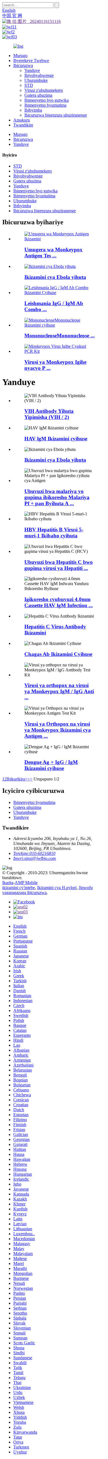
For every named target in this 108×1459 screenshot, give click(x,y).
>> (29, 779)
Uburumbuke (36, 80)
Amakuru (21, 120)
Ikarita (7, 882)
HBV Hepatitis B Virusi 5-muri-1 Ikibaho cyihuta (53, 533)
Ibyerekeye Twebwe (31, 60)
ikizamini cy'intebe (18, 887)
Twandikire (23, 125)
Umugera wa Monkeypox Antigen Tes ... (53, 253)
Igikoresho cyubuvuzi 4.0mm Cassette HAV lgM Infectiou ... (58, 602)
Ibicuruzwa (23, 65)
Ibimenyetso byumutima (45, 105)
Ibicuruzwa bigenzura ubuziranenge (55, 115)
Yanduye (32, 70)
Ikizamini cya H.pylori (56, 887)
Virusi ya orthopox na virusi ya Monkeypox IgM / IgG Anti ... (59, 691)
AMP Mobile (26, 882)
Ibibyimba (33, 110)
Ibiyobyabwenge (39, 75)
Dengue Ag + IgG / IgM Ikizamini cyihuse (51, 765)
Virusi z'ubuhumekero (43, 90)
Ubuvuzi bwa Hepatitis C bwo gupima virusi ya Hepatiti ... (58, 565)
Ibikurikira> (17, 779)
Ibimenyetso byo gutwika (46, 100)
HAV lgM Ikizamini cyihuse (55, 439)
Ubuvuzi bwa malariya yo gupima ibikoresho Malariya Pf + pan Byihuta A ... (56, 497)
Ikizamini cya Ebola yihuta (55, 277)
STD (28, 85)
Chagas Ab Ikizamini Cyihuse (58, 654)
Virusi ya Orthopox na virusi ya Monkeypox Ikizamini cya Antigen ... (57, 730)
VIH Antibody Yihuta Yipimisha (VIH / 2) (49, 414)
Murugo (20, 55)
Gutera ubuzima (38, 95)
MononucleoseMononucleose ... (59, 335)
